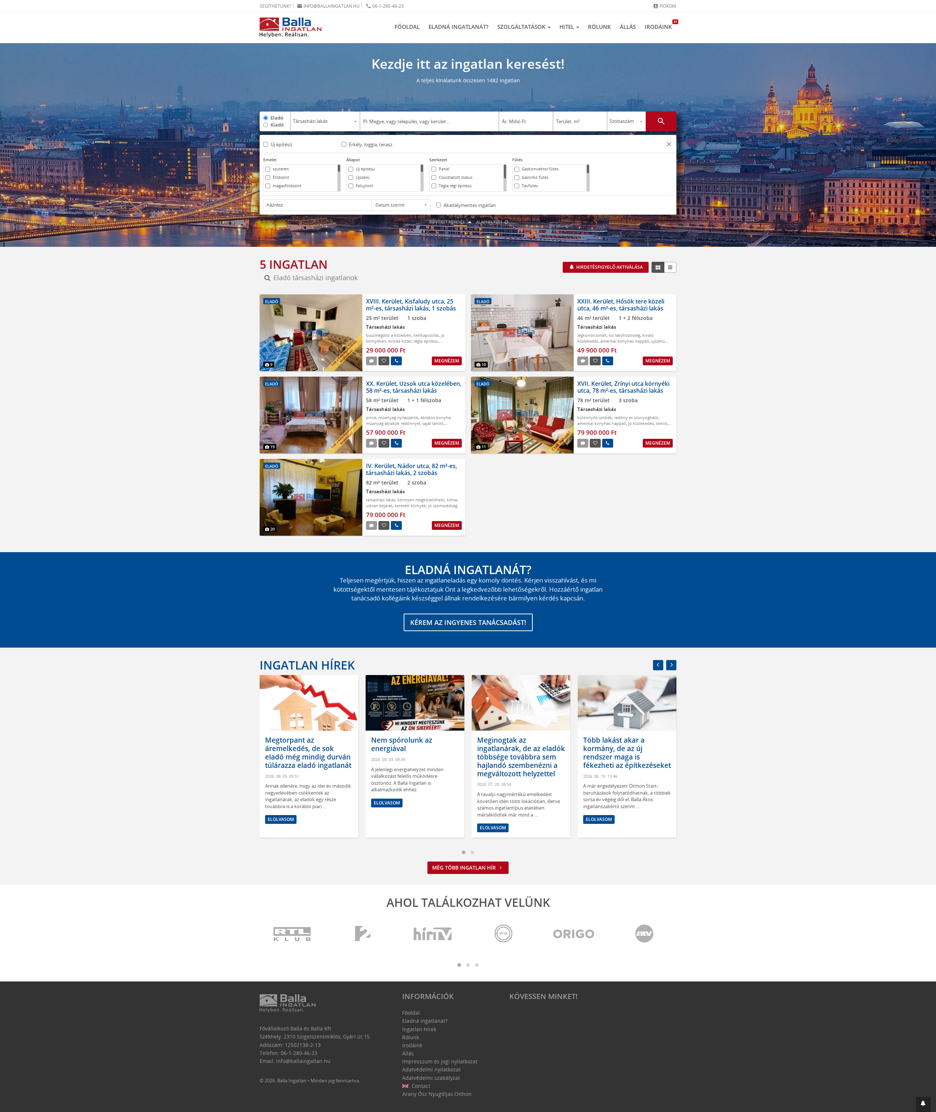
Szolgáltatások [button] (522, 26)
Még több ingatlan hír (464, 867)
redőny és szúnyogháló (636, 417)
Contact (420, 1085)
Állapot (353, 159)
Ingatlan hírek (307, 665)
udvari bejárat (379, 505)
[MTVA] (503, 934)
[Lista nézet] (670, 267)
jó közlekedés (641, 423)
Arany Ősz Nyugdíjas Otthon (437, 1093)
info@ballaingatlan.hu (328, 6)
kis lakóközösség (624, 335)
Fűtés (517, 159)
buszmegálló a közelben (388, 335)
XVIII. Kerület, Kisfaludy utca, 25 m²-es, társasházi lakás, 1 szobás (411, 304)
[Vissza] (658, 665)
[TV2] (362, 934)
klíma (452, 499)
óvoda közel (399, 341)
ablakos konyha (435, 417)
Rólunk (599, 26)
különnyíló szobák (594, 417)
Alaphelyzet (489, 222)
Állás (628, 26)
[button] (669, 145)
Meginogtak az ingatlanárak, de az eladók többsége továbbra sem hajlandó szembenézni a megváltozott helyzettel (415, 756)
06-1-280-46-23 (385, 6)
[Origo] (574, 934)
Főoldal (407, 26)
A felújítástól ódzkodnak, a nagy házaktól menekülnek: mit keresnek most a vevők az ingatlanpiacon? (626, 756)
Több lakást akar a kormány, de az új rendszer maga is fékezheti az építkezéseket (521, 752)
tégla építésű (426, 341)
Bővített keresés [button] (447, 222)
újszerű (658, 341)
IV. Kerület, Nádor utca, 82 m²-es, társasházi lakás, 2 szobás (411, 469)
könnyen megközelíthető (421, 499)
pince (371, 417)
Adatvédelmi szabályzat (431, 1077)
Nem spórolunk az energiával (295, 744)
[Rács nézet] (658, 267)
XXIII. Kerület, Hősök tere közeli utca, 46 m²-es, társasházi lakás (620, 304)
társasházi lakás (380, 499)
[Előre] (671, 665)
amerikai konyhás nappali (624, 341)
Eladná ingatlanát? (458, 26)
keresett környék (410, 505)
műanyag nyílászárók (398, 417)
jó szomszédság (442, 505)
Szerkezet (438, 159)
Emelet (269, 159)
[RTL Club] (292, 934)
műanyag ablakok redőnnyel (393, 423)
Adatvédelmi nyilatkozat (431, 1069)
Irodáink (660, 24)
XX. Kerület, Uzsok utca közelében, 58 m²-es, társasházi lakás (413, 387)
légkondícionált (592, 335)
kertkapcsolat (426, 335)
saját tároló (433, 423)
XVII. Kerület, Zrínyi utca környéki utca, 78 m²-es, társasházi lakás (623, 387)
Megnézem (446, 361)
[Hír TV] (433, 934)
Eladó (277, 117)
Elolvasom (281, 803)
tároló (661, 423)
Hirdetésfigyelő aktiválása (609, 267)
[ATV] (644, 934)
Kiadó (277, 124)
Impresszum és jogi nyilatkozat (440, 1061)
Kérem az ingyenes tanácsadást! (468, 622)
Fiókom (664, 6)
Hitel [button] (567, 26)
